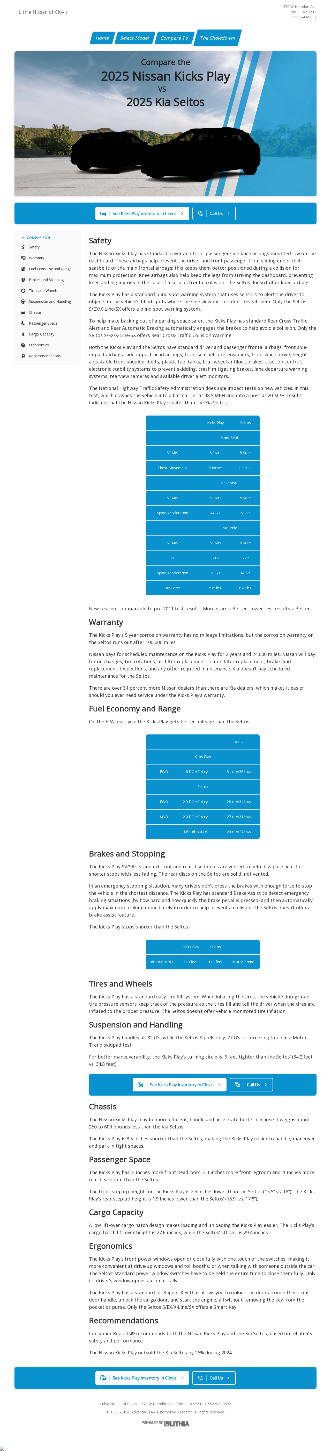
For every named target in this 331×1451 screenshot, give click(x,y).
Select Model (135, 38)
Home (102, 38)
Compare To (174, 38)
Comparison (38, 237)
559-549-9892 (305, 17)
